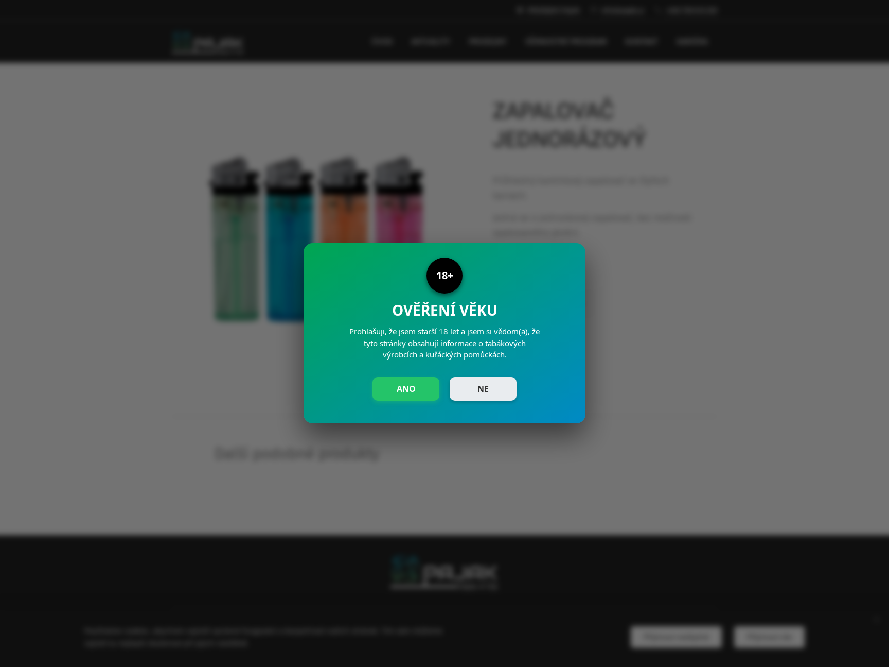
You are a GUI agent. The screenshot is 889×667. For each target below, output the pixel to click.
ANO (406, 389)
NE (483, 389)
